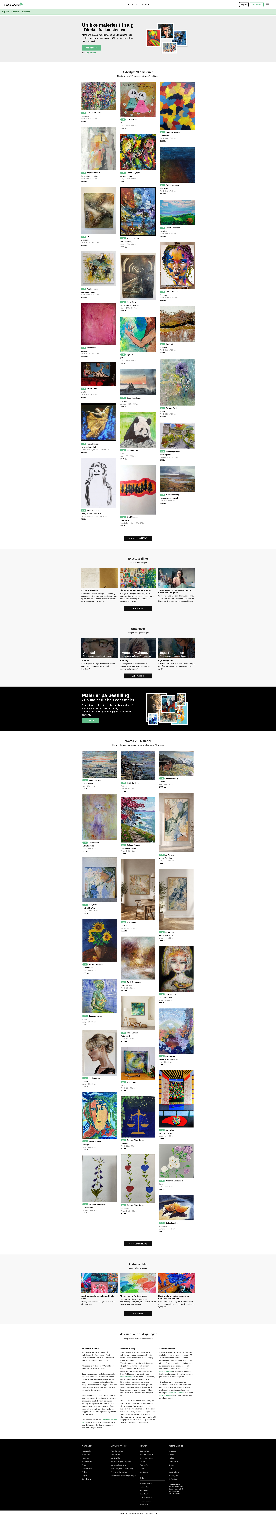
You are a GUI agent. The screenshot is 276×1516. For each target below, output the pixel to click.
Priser (84, 1465)
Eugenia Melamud (134, 398)
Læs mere (90, 720)
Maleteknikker (115, 1458)
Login (170, 1468)
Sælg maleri (86, 1454)
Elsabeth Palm (95, 1141)
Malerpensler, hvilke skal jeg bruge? (123, 1475)
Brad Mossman (93, 511)
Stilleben (143, 1461)
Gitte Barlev (132, 120)
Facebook (174, 1479)
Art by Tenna (92, 289)
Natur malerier (145, 1451)
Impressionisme (145, 1501)
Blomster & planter (146, 1454)
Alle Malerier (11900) (138, 538)
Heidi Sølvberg (95, 780)
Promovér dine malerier (119, 1472)
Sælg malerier (257, 4)
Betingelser (172, 1451)
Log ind (244, 4)
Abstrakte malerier (117, 1451)
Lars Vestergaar (173, 228)
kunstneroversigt (126, 1377)
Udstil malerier (87, 1468)
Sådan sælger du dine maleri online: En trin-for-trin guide (175, 591)
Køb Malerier (91, 48)
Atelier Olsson (132, 238)
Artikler (84, 1472)
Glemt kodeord (174, 1472)
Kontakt (171, 1465)
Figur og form (144, 1465)
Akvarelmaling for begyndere (133, 1296)
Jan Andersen (172, 292)
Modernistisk (144, 1487)
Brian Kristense (172, 185)
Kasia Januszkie (93, 444)
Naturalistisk (144, 1494)
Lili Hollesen (94, 843)
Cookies (171, 1454)
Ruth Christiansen (96, 965)
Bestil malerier (87, 1461)
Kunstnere (85, 1458)
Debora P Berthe (94, 113)
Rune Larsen (132, 1033)
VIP (83, 113)
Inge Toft (130, 355)
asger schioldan (93, 173)
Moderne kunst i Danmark (174, 1393)
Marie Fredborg (172, 495)
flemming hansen (173, 451)
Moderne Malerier (165, 1371)
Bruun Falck (92, 389)
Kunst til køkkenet (89, 590)
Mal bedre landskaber (118, 1465)
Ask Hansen (170, 1056)
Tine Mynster (92, 348)
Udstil (145, 4)
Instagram (174, 1475)
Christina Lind (132, 450)
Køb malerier (86, 1451)
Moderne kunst (116, 1454)
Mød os (171, 1458)
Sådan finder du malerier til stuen (135, 590)
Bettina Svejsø (172, 408)
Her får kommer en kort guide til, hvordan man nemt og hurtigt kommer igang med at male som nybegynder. (176, 1304)
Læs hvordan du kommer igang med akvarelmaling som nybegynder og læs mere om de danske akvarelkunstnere (138, 1301)
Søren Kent (170, 1130)
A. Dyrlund (93, 905)
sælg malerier (90, 53)
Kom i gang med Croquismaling (122, 1468)
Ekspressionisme (146, 1497)
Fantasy (142, 1468)
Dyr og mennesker (146, 1458)
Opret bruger (86, 1479)
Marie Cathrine (133, 302)
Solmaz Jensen (133, 845)
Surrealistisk (144, 1490)
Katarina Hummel (173, 132)
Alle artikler (138, 608)
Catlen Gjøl (170, 344)
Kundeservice (173, 1461)
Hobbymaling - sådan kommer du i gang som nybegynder (174, 1297)
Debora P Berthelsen (98, 1204)
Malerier (132, 4)
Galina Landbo (171, 1223)
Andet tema (144, 1472)
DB (88, 237)
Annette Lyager (133, 173)
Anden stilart (144, 1504)
